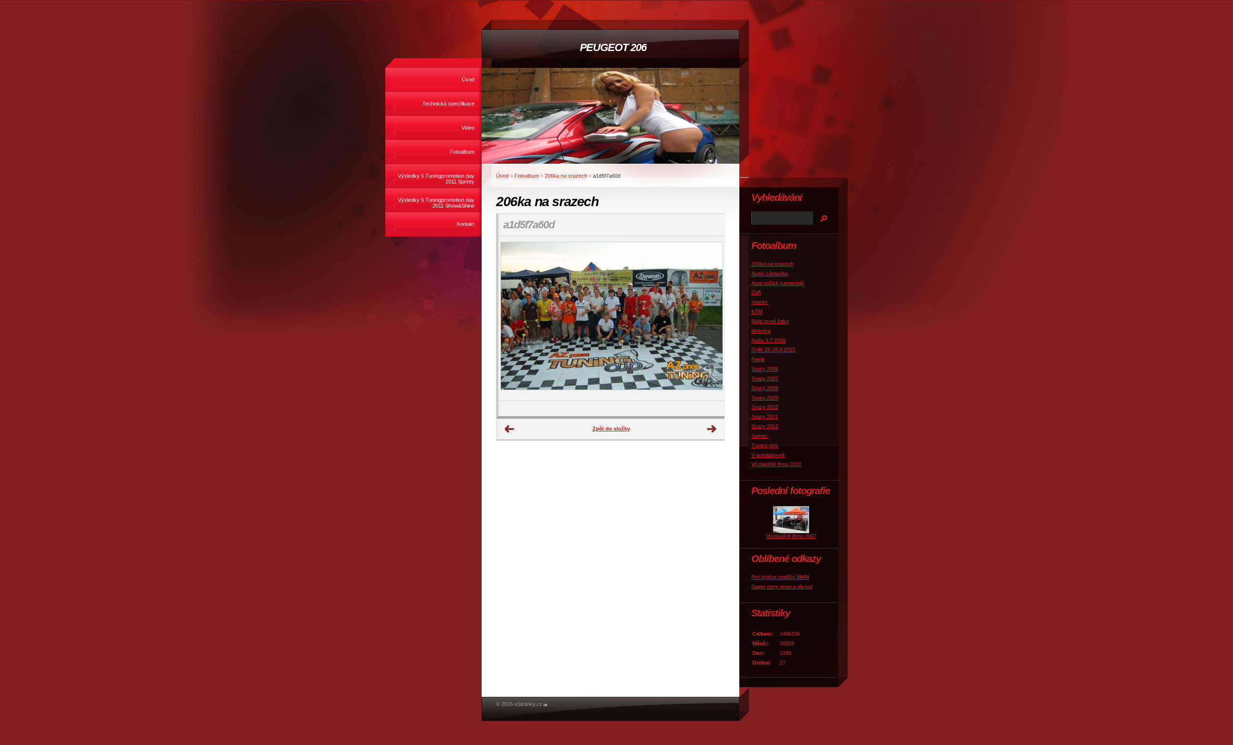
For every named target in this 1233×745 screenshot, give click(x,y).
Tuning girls (764, 445)
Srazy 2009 (764, 398)
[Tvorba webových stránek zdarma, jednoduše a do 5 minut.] (545, 705)
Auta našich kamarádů (777, 283)
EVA (756, 292)
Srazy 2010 (764, 407)
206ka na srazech (566, 176)
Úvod (468, 79)
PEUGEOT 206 (613, 47)
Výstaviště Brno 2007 (776, 464)
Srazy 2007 (764, 378)
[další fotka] (709, 319)
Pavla (757, 359)
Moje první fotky (770, 321)
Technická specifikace (448, 103)
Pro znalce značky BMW (780, 577)
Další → (712, 429)
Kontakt (465, 224)
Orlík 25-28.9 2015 (773, 350)
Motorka (761, 331)
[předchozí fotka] (514, 319)
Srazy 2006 (764, 369)
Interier (759, 302)
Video (467, 128)
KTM (756, 311)
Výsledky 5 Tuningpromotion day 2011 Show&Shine (436, 203)
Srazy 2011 (764, 416)
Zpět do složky (611, 428)
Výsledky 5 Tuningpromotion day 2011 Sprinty (436, 178)
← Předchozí (509, 429)
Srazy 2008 (764, 388)
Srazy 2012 (764, 426)
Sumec (759, 436)
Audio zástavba (769, 273)
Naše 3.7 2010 (768, 340)
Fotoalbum (462, 152)
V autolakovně (768, 455)
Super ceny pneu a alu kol (781, 586)
